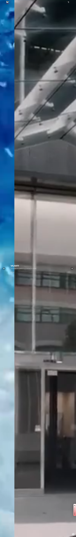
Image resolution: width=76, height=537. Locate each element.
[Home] (7, 2)
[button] (68, 2)
